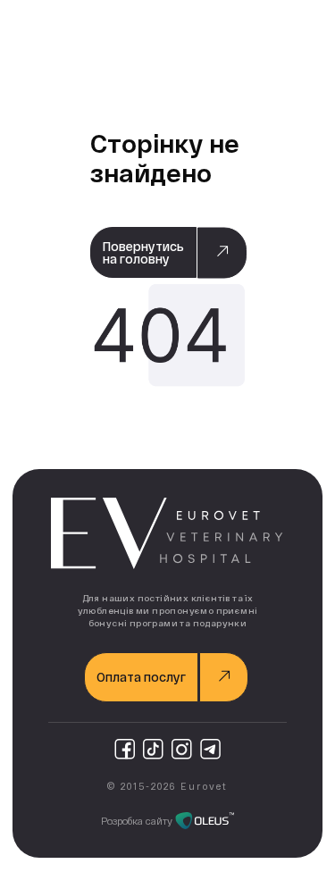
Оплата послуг (141, 676)
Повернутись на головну (143, 252)
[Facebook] (124, 748)
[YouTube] (153, 748)
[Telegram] (210, 748)
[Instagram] (182, 748)
